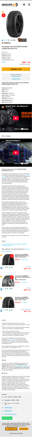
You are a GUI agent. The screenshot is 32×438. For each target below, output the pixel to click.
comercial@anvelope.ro (11, 414)
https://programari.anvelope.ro (21, 366)
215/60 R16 (9, 244)
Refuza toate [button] (23, 429)
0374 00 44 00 (16, 76)
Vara (10, 245)
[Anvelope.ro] (10, 6)
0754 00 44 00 (16, 79)
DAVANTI (19, 244)
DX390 (24, 244)
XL (12, 245)
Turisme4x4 (5, 245)
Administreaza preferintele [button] (16, 433)
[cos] (24, 4)
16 (2, 244)
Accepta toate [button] (11, 429)
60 (13, 244)
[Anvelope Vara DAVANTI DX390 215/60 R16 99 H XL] (17, 37)
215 (5, 244)
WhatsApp (8, 418)
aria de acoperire (13, 339)
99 (15, 244)
